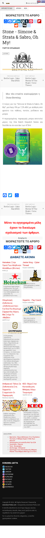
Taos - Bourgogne (16, 446)
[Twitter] (14, 21)
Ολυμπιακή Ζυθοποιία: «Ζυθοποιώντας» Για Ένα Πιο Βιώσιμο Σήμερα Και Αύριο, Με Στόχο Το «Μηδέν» (11, 309)
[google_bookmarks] (29, 25)
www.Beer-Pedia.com (9, 505)
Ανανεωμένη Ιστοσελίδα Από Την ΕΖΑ (23, 442)
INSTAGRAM (9, 474)
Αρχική (18, 8)
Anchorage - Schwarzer (17, 448)
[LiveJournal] (22, 21)
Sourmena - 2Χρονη (16, 444)
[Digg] (25, 25)
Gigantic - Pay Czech (32, 300)
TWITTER (8, 469)
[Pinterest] (31, 21)
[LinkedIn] (18, 21)
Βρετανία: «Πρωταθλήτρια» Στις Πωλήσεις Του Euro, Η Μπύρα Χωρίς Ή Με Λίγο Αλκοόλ (25, 439)
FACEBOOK (8, 467)
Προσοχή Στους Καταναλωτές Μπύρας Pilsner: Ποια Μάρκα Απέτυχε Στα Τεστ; (23, 450)
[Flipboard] (39, 21)
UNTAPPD (8, 484)
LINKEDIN (8, 472)
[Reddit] (16, 25)
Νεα (25, 8)
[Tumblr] (27, 21)
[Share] (6, 21)
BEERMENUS (9, 487)
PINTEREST (8, 479)
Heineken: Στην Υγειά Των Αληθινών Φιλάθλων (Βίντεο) (11, 265)
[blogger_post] (35, 21)
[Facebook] (10, 21)
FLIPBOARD (9, 477)
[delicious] (20, 25)
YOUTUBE (8, 482)
